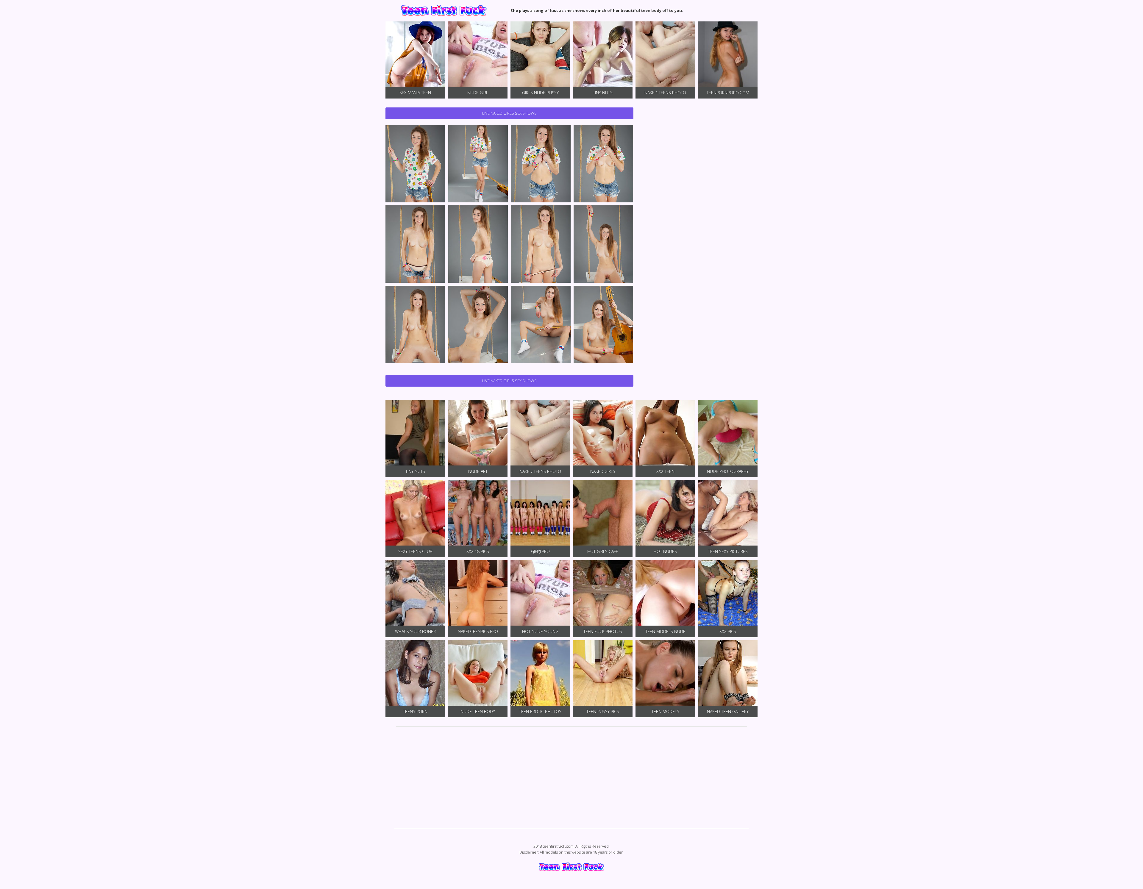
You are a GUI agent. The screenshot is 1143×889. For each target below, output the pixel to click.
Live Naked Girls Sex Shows (509, 113)
